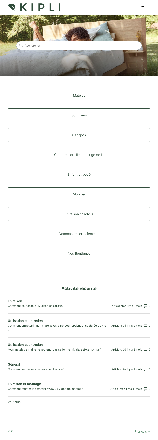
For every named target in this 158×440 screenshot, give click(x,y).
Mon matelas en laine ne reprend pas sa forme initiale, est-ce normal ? (55, 349)
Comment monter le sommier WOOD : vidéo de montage (45, 388)
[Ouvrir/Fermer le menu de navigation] (143, 7)
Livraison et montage (24, 384)
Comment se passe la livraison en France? (36, 369)
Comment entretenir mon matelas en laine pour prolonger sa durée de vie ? (57, 328)
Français (141, 431)
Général (14, 364)
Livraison (15, 301)
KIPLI (11, 431)
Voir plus (14, 402)
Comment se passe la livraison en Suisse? (35, 306)
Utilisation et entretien (25, 321)
